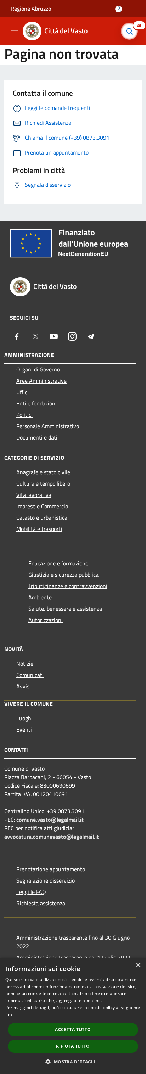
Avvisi (23, 686)
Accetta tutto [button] (73, 1030)
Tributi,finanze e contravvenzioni (67, 586)
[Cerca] (131, 31)
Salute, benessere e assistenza (65, 608)
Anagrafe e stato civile (43, 472)
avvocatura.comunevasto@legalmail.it (51, 836)
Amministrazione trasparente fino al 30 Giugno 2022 (73, 941)
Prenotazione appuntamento (50, 869)
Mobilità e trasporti (39, 529)
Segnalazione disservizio (45, 880)
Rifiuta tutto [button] (73, 1046)
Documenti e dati (36, 437)
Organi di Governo (38, 369)
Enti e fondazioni (36, 403)
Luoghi (24, 718)
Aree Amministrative (41, 380)
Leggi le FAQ (31, 892)
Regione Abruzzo (31, 8)
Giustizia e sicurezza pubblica (63, 574)
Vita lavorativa (33, 495)
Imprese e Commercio (42, 506)
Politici (24, 414)
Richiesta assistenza (40, 903)
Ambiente (40, 597)
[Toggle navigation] (14, 30)
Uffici (22, 392)
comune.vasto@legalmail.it (50, 819)
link (8, 1015)
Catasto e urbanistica (41, 517)
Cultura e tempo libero (43, 483)
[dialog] (73, 1016)
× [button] (138, 965)
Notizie (24, 663)
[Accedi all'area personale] (118, 9)
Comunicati (30, 675)
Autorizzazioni (45, 620)
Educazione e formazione (58, 563)
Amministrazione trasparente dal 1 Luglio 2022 (73, 957)
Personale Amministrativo (47, 426)
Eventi (24, 729)
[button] (73, 1061)
